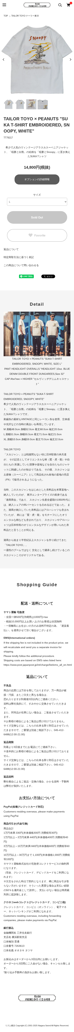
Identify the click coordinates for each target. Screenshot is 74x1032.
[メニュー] (4, 5)
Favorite (39, 235)
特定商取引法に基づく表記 (19, 257)
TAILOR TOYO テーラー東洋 (25, 16)
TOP (6, 16)
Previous (3, 59)
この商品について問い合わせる (21, 265)
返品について (11, 249)
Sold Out (37, 217)
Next (70, 59)
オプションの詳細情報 (37, 179)
